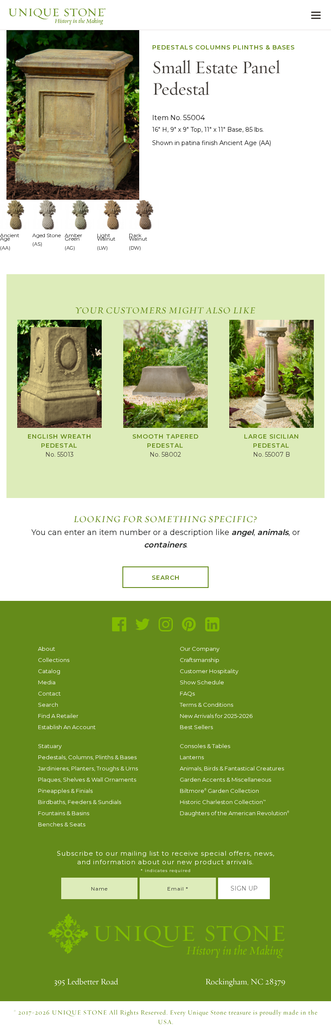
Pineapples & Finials (65, 790)
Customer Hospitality (209, 671)
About (46, 648)
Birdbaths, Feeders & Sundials (79, 801)
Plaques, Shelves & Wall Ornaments (87, 779)
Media (47, 682)
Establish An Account (67, 727)
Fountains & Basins (63, 813)
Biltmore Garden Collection (219, 790)
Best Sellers (196, 727)
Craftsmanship (199, 659)
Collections (53, 659)
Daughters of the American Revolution (234, 813)
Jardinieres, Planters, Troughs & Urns (88, 768)
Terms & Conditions (206, 704)
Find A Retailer (58, 715)
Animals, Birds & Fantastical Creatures (232, 768)
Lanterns (192, 757)
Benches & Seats (61, 824)
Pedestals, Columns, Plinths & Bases (87, 757)
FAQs (187, 693)
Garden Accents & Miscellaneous (225, 779)
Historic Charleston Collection (223, 801)
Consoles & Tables (205, 745)
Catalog (49, 671)
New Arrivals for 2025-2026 (216, 715)
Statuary (50, 745)
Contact (49, 693)
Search (166, 578)
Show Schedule (202, 682)
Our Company (199, 648)
